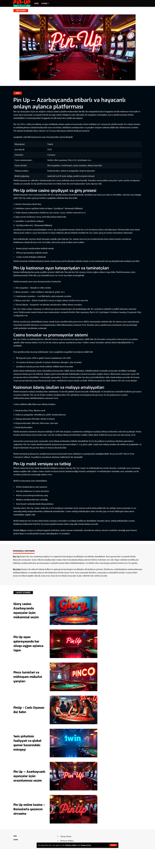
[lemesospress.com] (22, 3)
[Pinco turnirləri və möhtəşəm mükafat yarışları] (73, 677)
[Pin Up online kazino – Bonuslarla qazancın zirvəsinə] (73, 809)
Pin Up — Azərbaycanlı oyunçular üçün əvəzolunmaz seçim (29, 776)
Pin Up (16, 556)
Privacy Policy (71, 845)
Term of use (65, 836)
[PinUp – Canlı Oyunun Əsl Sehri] (73, 710)
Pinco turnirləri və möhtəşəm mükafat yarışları (27, 676)
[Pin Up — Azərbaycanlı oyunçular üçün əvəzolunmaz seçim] (73, 776)
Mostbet (17, 569)
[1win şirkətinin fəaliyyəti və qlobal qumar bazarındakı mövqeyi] (73, 743)
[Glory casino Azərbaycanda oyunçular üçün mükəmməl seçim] (73, 610)
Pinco (23, 530)
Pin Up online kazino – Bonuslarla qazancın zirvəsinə (29, 809)
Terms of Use (86, 845)
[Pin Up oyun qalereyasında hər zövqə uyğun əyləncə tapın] (73, 643)
